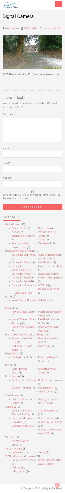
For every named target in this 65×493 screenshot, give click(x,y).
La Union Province (21, 387)
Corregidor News (20, 273)
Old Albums (44, 300)
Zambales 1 (44, 243)
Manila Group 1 (19, 357)
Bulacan (15, 232)
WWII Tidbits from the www (20, 456)
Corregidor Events (21, 262)
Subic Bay (10, 406)
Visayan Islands (14, 448)
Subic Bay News (47, 418)
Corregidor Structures (23, 285)
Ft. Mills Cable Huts (21, 292)
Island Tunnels (46, 258)
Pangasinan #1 (46, 387)
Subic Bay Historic (48, 410)
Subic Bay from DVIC (22, 425)
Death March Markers (23, 235)
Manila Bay (44, 346)
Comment (9, 114)
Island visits (44, 262)
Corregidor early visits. (23, 254)
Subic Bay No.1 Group (50, 422)
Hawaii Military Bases (23, 311)
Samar (42, 452)
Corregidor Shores (21, 277)
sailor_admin (12, 28)
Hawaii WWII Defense (22, 327)
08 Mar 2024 (30, 28)
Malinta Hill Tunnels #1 (50, 266)
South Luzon (12, 395)
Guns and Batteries (48, 254)
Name (7, 148)
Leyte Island (17, 452)
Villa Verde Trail (46, 391)
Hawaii (9, 308)
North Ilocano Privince (50, 380)
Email (6, 163)
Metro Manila (12, 353)
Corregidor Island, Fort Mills (20, 251)
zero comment (52, 28)
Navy (8, 365)
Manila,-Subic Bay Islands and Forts (24, 334)
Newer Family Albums (23, 300)
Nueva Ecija (44, 228)
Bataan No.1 (18, 228)
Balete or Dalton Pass (23, 380)
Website (7, 177)
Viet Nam (10, 437)
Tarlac (41, 239)
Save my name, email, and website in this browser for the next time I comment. (31, 196)
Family (8, 296)
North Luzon (12, 376)
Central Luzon (12, 224)
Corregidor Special (21, 281)
